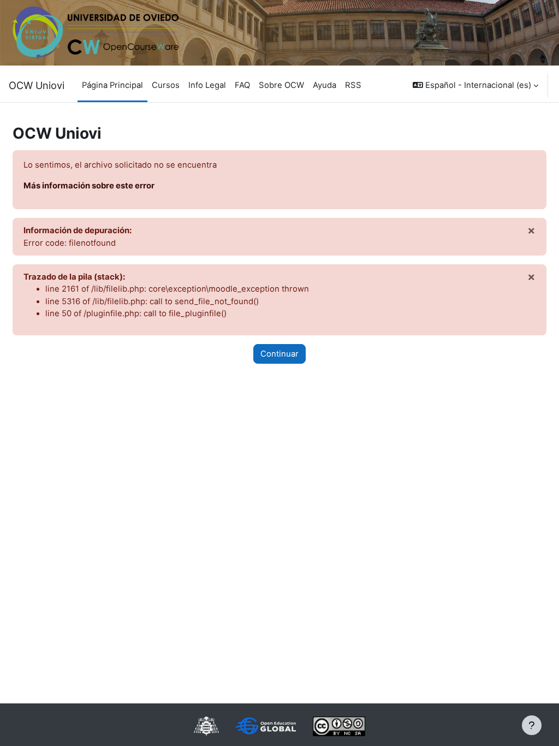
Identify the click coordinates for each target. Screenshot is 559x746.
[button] (475, 85)
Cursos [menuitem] (166, 85)
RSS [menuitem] (353, 85)
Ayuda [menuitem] (324, 85)
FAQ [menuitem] (242, 85)
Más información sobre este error (88, 186)
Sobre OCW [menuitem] (281, 85)
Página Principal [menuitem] (112, 85)
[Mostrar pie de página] (532, 725)
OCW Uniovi (36, 85)
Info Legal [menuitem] (207, 85)
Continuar (279, 354)
